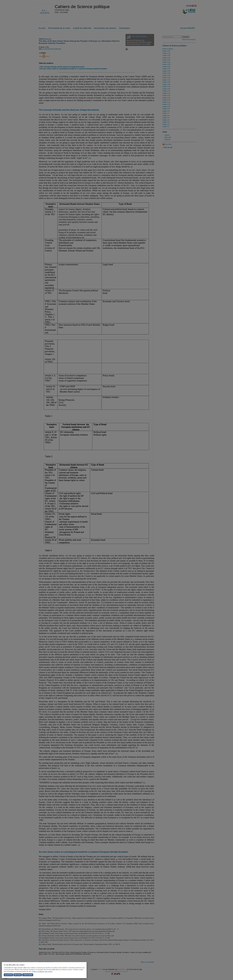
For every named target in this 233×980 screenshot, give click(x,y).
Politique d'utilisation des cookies (42, 971)
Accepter (8, 975)
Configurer (27, 975)
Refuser (17, 975)
